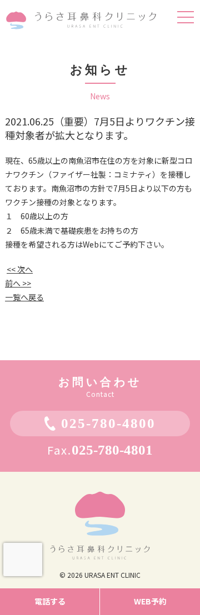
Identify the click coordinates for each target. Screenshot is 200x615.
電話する (50, 601)
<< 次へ (20, 269)
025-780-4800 (108, 423)
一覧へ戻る (24, 297)
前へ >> (18, 283)
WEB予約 (150, 601)
